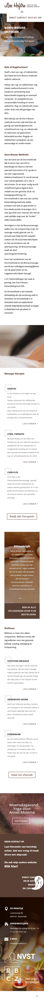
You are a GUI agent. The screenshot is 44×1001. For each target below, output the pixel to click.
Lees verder (29, 424)
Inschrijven (21, 821)
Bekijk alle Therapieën (22, 516)
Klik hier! (11, 866)
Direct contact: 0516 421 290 (25, 18)
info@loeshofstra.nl (18, 943)
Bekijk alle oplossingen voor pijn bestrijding (22, 611)
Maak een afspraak (22, 774)
